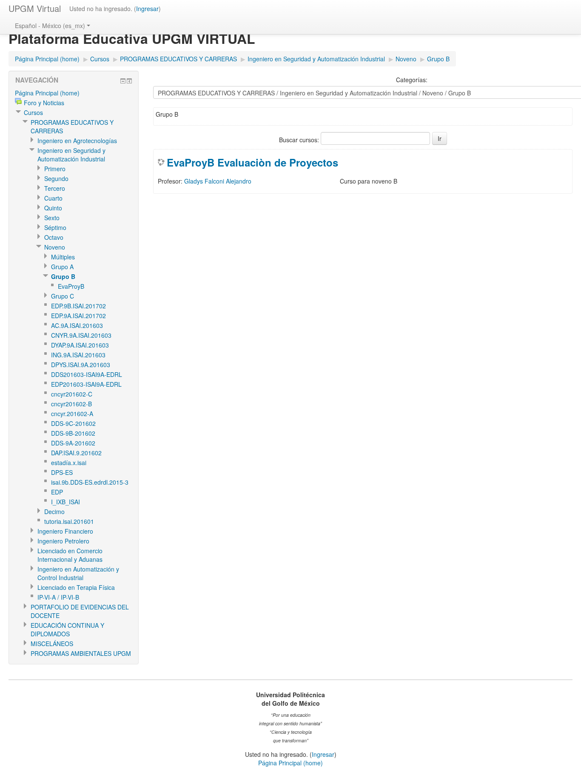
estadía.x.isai (68, 462)
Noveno (406, 59)
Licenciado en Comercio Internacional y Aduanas (70, 554)
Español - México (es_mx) (50, 25)
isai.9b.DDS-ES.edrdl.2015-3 (89, 482)
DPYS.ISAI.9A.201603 (80, 364)
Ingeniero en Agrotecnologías (77, 140)
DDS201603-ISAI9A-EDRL (86, 374)
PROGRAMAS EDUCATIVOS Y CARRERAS (178, 59)
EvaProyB (71, 286)
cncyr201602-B (71, 403)
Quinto (53, 208)
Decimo (54, 511)
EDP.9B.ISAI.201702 (78, 306)
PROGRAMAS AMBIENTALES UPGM (81, 653)
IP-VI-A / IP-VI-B (58, 597)
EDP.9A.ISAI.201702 (78, 315)
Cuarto (53, 198)
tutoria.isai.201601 (69, 521)
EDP (57, 492)
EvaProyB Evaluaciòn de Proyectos (252, 162)
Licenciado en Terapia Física (76, 587)
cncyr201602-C (71, 394)
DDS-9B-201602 (73, 433)
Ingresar (147, 8)
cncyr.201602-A (72, 413)
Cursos (99, 59)
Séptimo (55, 227)
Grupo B (438, 59)
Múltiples (63, 257)
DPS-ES (62, 472)
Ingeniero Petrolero (63, 541)
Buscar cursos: (300, 139)
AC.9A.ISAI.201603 (77, 325)
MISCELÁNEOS (52, 643)
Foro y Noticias (44, 102)
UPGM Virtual (35, 8)
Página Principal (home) (47, 59)
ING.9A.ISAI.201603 (78, 355)
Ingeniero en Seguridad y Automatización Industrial (316, 59)
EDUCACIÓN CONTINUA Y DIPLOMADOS (67, 629)
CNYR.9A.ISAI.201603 (81, 335)
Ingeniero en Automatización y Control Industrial (78, 573)
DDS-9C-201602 (73, 423)
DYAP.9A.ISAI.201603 (80, 345)
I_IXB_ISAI (65, 501)
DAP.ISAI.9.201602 (76, 452)
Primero (55, 168)
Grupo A (62, 266)
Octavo (53, 237)
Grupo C (62, 296)
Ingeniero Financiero (65, 531)
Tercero (54, 188)
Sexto (52, 217)
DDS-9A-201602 (73, 443)
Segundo (56, 178)
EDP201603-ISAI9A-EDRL (86, 384)
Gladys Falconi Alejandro (217, 181)
